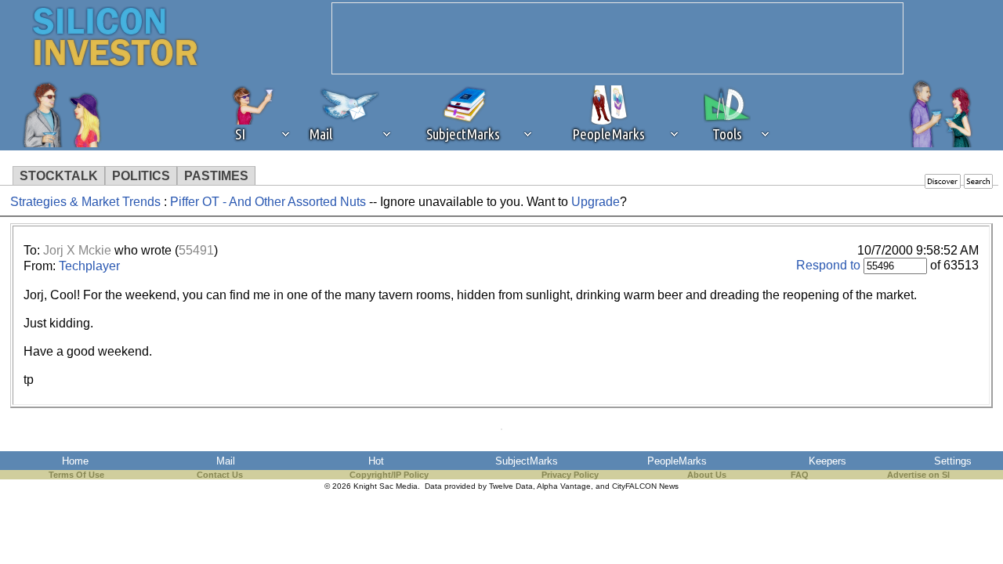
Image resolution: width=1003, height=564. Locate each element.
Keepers (827, 461)
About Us (706, 474)
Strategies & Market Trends (85, 201)
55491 (196, 250)
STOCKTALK (59, 176)
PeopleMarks (677, 461)
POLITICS (141, 176)
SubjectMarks (526, 461)
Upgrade (595, 201)
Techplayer (89, 266)
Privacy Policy (570, 474)
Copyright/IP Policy (389, 474)
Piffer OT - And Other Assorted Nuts (268, 201)
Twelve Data (511, 486)
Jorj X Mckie (77, 250)
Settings (953, 461)
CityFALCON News (645, 486)
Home (75, 461)
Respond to (828, 265)
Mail (225, 461)
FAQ (800, 474)
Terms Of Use (76, 474)
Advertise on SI (918, 474)
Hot (376, 461)
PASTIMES (216, 176)
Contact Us (220, 474)
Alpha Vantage (564, 486)
